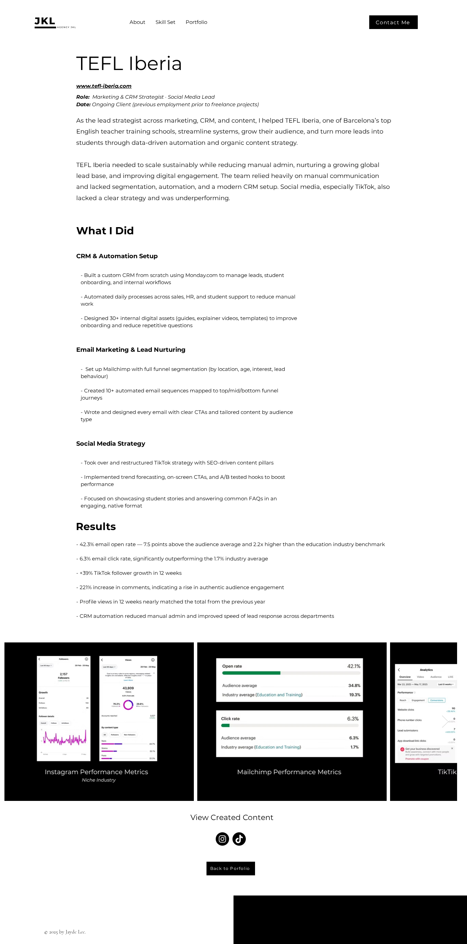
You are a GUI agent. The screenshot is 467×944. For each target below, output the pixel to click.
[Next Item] (445, 721)
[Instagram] (222, 839)
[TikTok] (239, 839)
